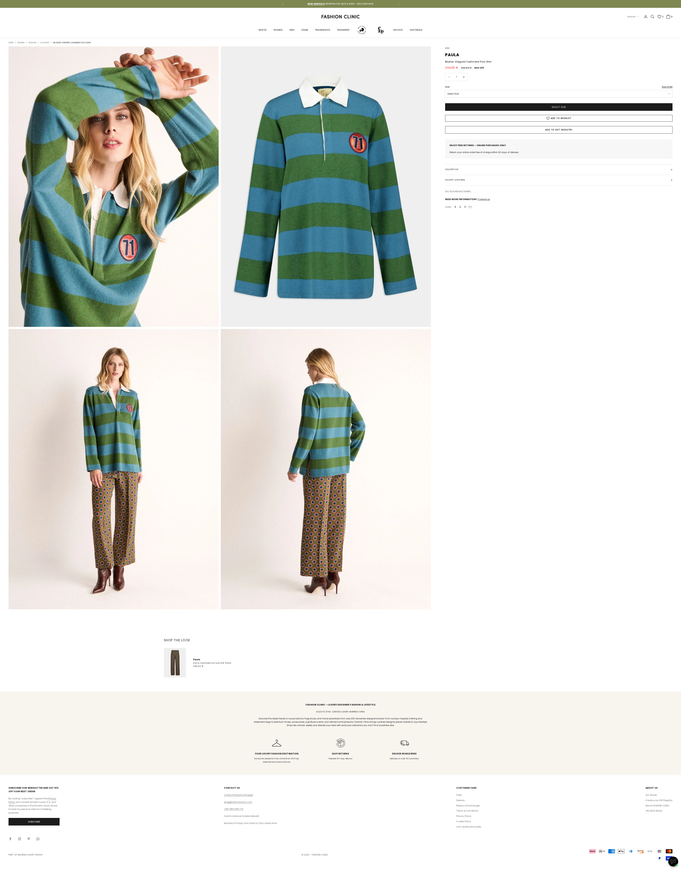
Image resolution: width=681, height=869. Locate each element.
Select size (559, 107)
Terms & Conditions (467, 810)
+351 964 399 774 (233, 808)
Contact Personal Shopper (238, 794)
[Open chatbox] (673, 862)
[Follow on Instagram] (19, 839)
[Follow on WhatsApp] (38, 839)
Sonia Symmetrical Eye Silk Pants (212, 663)
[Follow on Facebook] (10, 839)
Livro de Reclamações (468, 826)
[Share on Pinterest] (465, 207)
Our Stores (651, 794)
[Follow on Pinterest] (29, 839)
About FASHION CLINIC (657, 805)
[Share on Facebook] (455, 207)
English (631, 16)
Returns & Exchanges (468, 805)
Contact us (484, 199)
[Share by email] (470, 207)
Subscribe (34, 821)
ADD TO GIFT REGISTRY (558, 129)
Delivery (460, 800)
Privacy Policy (463, 816)
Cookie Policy (463, 821)
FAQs (459, 794)
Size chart (667, 86)
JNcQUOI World (654, 810)
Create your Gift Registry (659, 800)
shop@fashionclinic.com (238, 802)
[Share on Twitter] (460, 207)
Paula (196, 659)
